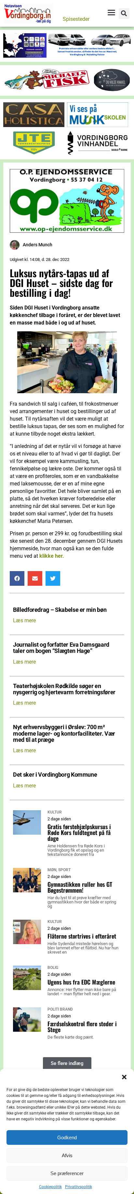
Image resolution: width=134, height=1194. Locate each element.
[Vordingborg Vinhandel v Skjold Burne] (97, 153)
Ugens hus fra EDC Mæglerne (81, 982)
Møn (51, 870)
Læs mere (24, 620)
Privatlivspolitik (78, 1187)
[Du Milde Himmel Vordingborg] (112, 90)
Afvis (67, 1155)
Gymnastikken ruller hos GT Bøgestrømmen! (79, 887)
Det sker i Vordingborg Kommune (55, 775)
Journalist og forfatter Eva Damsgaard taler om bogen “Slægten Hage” (61, 648)
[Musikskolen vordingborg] (97, 125)
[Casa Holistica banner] (33, 125)
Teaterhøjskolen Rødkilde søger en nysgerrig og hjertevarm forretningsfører (64, 689)
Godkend (67, 1137)
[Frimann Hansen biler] (67, 56)
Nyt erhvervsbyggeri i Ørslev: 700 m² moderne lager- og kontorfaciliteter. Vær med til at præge (64, 733)
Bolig (52, 967)
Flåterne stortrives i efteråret (81, 936)
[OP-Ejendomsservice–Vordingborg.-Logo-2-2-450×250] (67, 231)
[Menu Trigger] (111, 12)
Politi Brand (60, 1009)
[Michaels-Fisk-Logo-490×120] (47, 88)
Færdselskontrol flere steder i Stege (82, 1026)
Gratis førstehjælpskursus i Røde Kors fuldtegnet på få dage (79, 832)
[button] (124, 1077)
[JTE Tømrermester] (33, 153)
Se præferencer (67, 1173)
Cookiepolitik (50, 1187)
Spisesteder (76, 19)
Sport (64, 870)
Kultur (54, 812)
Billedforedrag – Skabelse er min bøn (59, 610)
